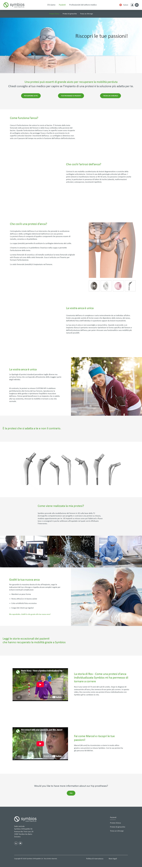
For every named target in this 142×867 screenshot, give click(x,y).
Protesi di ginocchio (70, 14)
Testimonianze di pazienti (71, 96)
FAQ (71, 793)
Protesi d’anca (54, 14)
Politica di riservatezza (94, 859)
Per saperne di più (31, 96)
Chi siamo (51, 5)
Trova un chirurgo (86, 14)
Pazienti (62, 5)
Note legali (113, 859)
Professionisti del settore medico (83, 5)
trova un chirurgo (110, 96)
